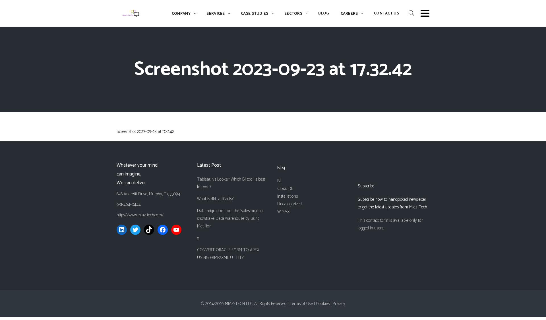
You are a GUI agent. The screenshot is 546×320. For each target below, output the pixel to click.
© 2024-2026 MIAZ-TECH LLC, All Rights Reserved (243, 303)
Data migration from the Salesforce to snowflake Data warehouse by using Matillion (230, 218)
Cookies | (324, 303)
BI (279, 181)
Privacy (339, 303)
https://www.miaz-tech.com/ (140, 215)
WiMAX (283, 211)
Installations (287, 196)
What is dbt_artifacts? (215, 198)
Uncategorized (289, 204)
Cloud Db (285, 188)
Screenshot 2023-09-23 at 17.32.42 (145, 131)
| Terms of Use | (302, 303)
